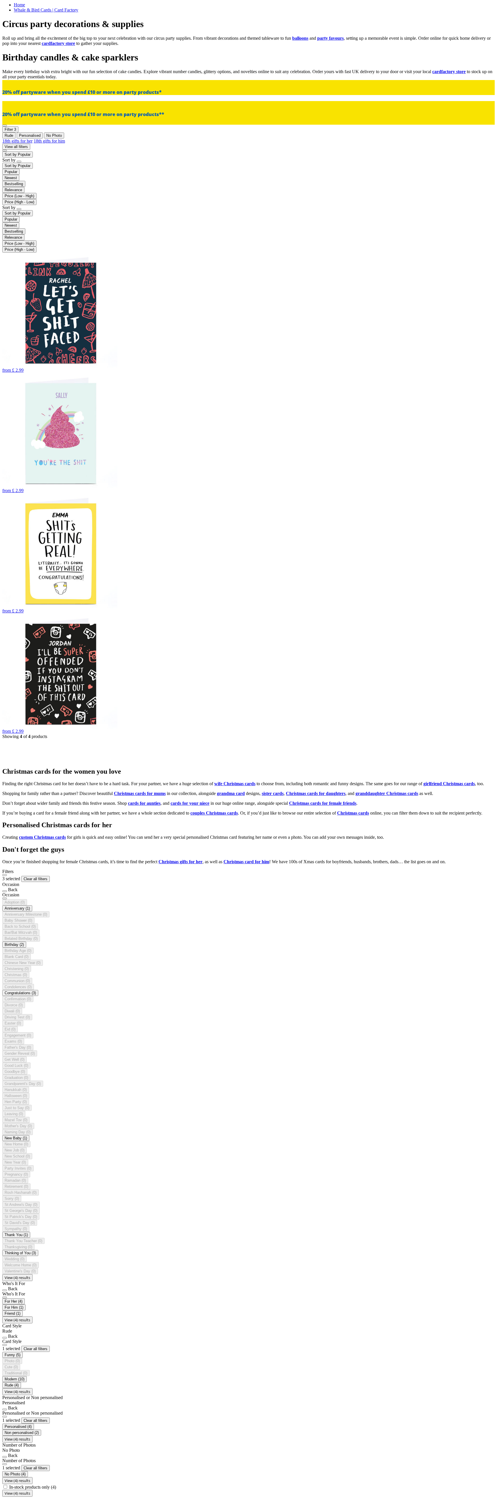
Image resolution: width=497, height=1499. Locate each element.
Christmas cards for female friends (322, 803)
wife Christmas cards (234, 783)
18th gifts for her (17, 140)
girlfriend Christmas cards (449, 783)
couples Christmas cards (214, 813)
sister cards (273, 793)
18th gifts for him (49, 140)
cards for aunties (144, 803)
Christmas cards (353, 813)
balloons (300, 38)
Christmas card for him (246, 861)
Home (19, 4)
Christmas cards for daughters (315, 793)
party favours (330, 38)
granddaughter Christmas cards (386, 793)
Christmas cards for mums (140, 793)
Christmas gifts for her (180, 861)
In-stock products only (32, 1487)
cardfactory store (58, 43)
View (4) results (17, 1277)
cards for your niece (190, 803)
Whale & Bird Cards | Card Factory (46, 9)
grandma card (231, 793)
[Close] (4, 875)
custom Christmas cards (42, 837)
